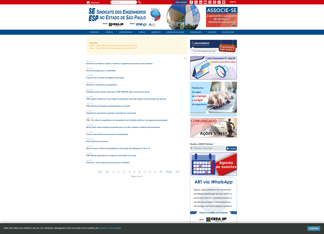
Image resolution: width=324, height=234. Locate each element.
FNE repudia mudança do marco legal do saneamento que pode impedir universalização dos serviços (126, 99)
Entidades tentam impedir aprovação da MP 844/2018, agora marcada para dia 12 (118, 92)
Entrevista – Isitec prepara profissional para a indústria (107, 163)
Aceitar (313, 228)
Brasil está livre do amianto (97, 141)
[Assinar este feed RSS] (186, 58)
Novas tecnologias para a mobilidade (100, 71)
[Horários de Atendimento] (213, 68)
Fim (177, 172)
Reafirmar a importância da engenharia (101, 85)
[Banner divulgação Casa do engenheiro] (213, 47)
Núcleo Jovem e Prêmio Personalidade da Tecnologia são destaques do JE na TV (118, 148)
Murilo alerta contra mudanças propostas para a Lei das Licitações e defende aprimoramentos (123, 127)
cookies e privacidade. (110, 228)
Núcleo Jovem (228, 32)
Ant (107, 172)
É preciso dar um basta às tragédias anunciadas (105, 78)
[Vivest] (213, 128)
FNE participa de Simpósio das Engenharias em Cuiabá (108, 106)
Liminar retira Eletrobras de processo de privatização (107, 134)
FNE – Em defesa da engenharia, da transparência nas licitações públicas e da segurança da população (126, 120)
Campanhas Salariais (175, 32)
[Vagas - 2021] (213, 99)
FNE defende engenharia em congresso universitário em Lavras (111, 155)
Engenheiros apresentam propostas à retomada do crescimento (111, 113)
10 (161, 172)
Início (100, 172)
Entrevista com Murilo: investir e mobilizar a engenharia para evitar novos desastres (119, 64)
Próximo (169, 172)
